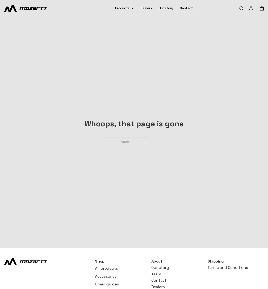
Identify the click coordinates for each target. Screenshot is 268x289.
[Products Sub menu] (132, 8)
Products (122, 8)
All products (106, 268)
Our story (166, 8)
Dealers (146, 8)
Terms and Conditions (227, 267)
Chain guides (107, 284)
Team (156, 274)
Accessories (106, 276)
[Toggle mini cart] (262, 8)
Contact (186, 8)
